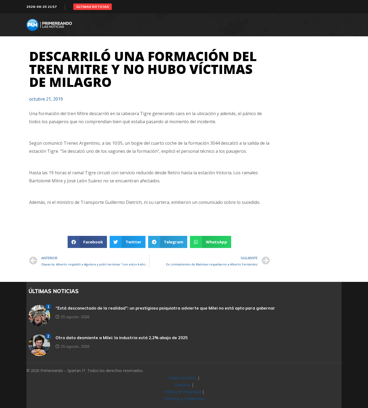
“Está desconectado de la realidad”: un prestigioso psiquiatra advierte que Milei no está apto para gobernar (165, 308)
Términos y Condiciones (184, 398)
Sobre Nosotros (182, 377)
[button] (92, 6)
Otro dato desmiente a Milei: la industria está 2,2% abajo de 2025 (121, 337)
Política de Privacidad (182, 391)
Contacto (182, 384)
